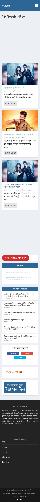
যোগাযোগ (16, 496)
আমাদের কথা (6, 493)
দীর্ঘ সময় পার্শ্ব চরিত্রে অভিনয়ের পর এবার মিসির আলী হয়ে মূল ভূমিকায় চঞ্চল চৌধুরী (19, 328)
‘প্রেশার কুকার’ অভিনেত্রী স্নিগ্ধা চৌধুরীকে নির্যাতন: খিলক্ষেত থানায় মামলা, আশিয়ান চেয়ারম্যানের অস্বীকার (19, 295)
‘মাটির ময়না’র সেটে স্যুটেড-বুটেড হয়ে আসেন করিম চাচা (19, 312)
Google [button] (27, 353)
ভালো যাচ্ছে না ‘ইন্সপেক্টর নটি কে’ (15, 88)
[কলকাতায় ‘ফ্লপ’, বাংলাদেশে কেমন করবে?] (20, 120)
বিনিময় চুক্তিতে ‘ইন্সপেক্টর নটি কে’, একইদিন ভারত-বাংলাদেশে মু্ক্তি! (19, 185)
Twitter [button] (20, 358)
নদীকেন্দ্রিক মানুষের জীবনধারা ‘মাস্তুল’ (14, 320)
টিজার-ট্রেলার (5, 462)
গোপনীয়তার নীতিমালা (29, 493)
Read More (10, 103)
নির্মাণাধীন (4, 452)
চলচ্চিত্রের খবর (24, 190)
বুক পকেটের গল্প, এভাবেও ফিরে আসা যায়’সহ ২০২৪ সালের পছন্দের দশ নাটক (18, 279)
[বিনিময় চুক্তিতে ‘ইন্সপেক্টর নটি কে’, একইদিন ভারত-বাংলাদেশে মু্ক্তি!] (20, 171)
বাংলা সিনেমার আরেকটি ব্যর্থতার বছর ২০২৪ (18, 273)
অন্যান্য (23, 91)
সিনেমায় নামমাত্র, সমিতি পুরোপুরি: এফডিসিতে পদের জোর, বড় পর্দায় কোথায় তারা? (20, 337)
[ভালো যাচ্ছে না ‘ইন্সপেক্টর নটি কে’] (20, 74)
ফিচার (3, 442)
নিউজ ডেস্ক (8, 91)
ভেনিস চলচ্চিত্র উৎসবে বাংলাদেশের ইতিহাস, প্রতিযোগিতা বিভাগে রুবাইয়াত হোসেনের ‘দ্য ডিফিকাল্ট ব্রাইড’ (19, 304)
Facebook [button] (13, 353)
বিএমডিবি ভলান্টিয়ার (17, 493)
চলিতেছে (4, 447)
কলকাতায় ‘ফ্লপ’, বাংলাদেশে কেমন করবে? (18, 134)
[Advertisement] (20, 40)
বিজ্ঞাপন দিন (23, 496)
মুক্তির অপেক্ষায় (31, 190)
